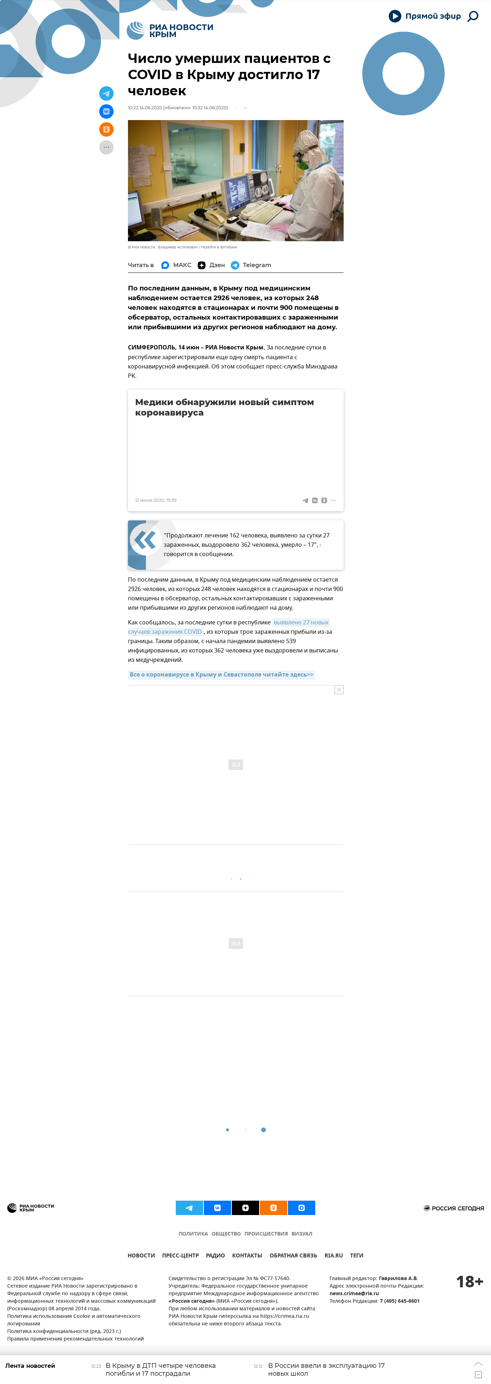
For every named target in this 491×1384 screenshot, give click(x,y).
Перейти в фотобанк (219, 247)
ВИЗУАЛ (302, 1234)
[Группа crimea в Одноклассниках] (273, 1208)
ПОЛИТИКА (193, 1234)
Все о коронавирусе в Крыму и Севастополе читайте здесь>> (221, 675)
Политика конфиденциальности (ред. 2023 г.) (64, 1332)
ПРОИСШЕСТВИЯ (266, 1234)
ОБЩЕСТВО (226, 1234)
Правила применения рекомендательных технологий (75, 1339)
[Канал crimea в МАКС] (301, 1208)
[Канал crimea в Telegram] (189, 1208)
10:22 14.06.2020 (145, 107)
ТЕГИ (356, 1256)
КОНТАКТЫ (247, 1256)
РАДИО (215, 1256)
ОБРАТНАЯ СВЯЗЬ (293, 1256)
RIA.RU (334, 1256)
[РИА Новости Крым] (169, 30)
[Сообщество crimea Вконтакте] (217, 1208)
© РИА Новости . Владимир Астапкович (163, 247)
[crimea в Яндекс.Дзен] (245, 1208)
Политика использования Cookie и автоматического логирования (74, 1320)
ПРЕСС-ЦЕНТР (180, 1256)
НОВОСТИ (141, 1256)
